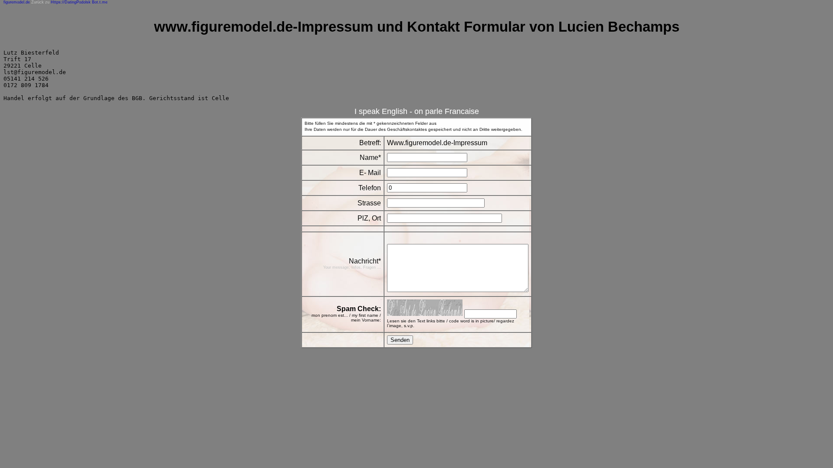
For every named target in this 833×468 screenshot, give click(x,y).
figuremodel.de (16, 2)
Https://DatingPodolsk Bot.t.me (79, 2)
